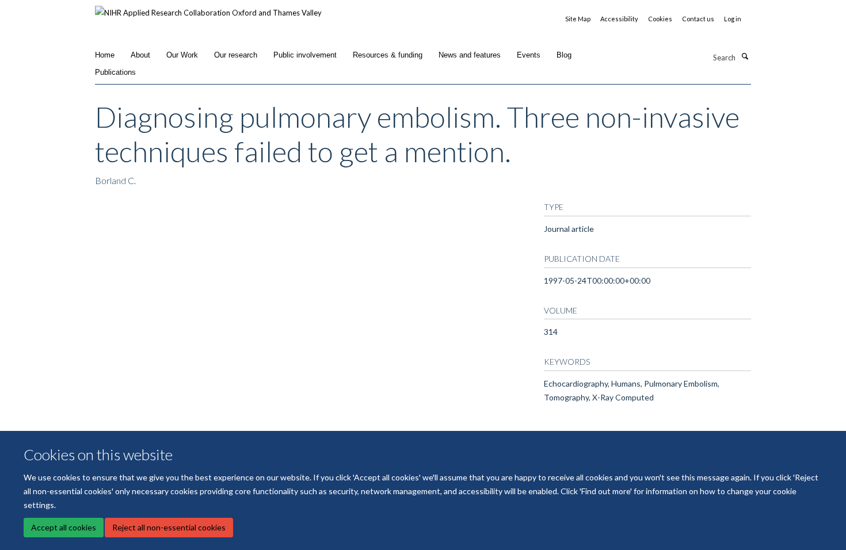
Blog (564, 55)
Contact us (698, 18)
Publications (115, 72)
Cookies (660, 18)
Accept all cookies (63, 527)
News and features (470, 55)
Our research (235, 55)
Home (105, 55)
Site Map (577, 18)
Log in (732, 18)
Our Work (182, 55)
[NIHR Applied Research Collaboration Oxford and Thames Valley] (208, 8)
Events (528, 55)
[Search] (744, 56)
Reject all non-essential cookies (169, 527)
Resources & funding (387, 55)
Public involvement (305, 55)
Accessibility (619, 18)
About (140, 55)
